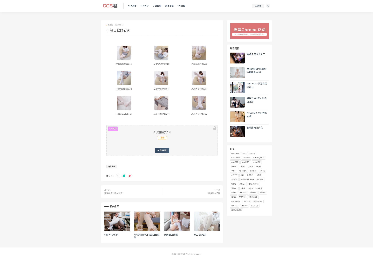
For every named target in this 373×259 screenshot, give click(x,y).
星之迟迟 (234, 179)
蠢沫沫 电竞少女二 (256, 54)
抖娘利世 (250, 175)
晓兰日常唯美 (200, 235)
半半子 (233, 171)
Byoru (245, 153)
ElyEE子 (252, 153)
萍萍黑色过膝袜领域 (113, 193)
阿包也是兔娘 (235, 201)
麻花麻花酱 (254, 206)
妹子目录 (169, 6)
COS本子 (145, 6)
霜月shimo (234, 206)
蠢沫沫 (233, 197)
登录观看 (163, 150)
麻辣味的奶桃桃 (236, 210)
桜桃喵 (233, 184)
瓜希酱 (243, 188)
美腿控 (110, 25)
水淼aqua (242, 184)
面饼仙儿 (244, 206)
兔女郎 (258, 166)
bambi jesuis (235, 153)
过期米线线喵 (253, 197)
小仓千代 (234, 175)
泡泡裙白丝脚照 (171, 235)
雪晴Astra (247, 201)
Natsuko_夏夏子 (258, 158)
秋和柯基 (253, 192)
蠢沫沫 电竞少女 (255, 128)
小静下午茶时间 (111, 235)
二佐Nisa (242, 166)
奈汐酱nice (253, 171)
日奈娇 (258, 175)
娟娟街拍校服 (214, 193)
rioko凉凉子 (245, 162)
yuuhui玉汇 (256, 162)
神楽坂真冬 (243, 192)
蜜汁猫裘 (262, 192)
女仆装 (263, 171)
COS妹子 (132, 6)
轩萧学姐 (242, 197)
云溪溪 (250, 166)
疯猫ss (251, 188)
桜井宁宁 (260, 179)
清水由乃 (234, 188)
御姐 (242, 175)
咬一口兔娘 (243, 171)
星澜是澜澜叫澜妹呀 (247, 179)
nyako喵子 (234, 162)
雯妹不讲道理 (258, 201)
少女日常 (157, 6)
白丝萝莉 (112, 167)
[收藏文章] (118, 176)
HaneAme (246, 158)
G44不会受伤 (235, 158)
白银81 (233, 192)
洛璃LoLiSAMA (253, 184)
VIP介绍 (181, 6)
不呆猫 (233, 166)
